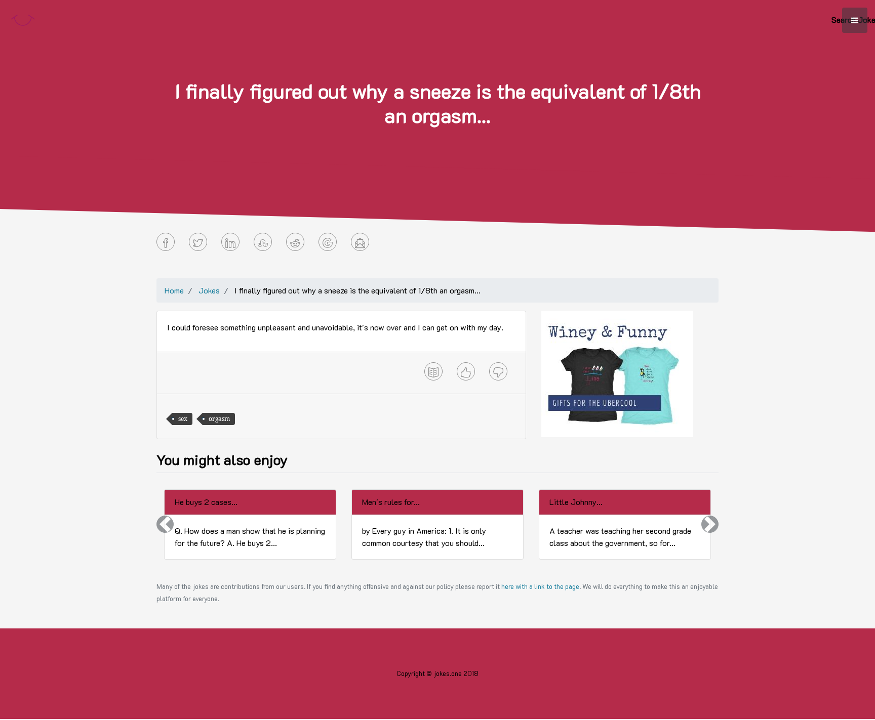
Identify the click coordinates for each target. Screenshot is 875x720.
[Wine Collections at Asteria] (617, 372)
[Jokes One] (22, 18)
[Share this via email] (360, 242)
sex (182, 418)
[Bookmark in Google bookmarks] (328, 242)
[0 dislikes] (498, 371)
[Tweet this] (198, 242)
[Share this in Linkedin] (230, 242)
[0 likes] (466, 371)
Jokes (209, 290)
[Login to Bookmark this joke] (433, 371)
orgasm (219, 418)
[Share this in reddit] (295, 242)
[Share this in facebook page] (165, 242)
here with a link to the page (540, 586)
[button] (165, 524)
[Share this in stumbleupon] (263, 242)
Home (174, 290)
